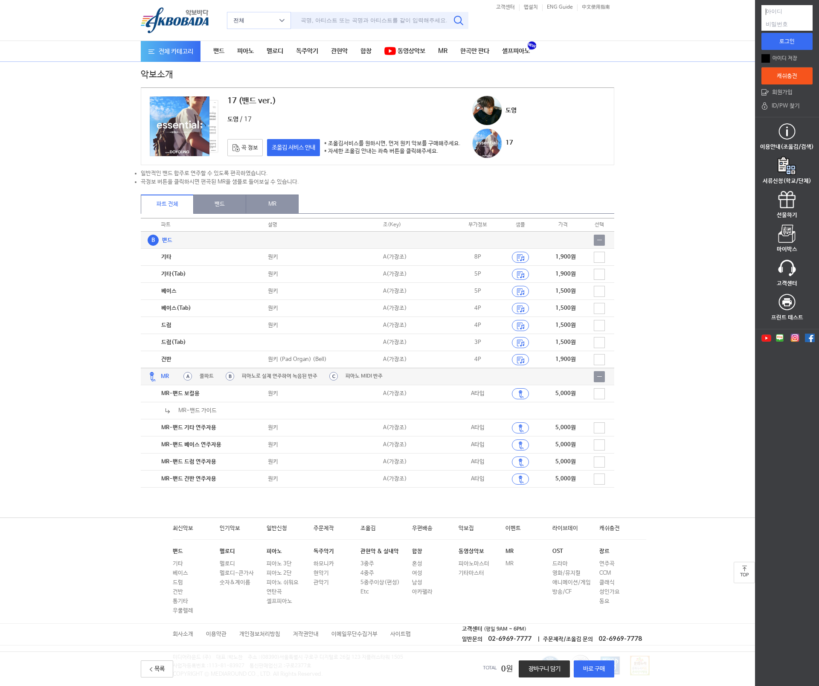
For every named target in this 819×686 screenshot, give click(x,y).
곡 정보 (249, 148)
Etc (364, 592)
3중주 (367, 564)
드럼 (178, 582)
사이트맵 (400, 634)
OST (557, 551)
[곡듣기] (520, 393)
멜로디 (275, 51)
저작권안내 (306, 634)
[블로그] (780, 338)
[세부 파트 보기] (599, 240)
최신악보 (183, 528)
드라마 (560, 564)
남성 (417, 582)
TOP (744, 575)
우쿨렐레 (183, 611)
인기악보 (230, 528)
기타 (178, 564)
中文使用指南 (596, 7)
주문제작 (324, 528)
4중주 (367, 573)
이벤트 (513, 528)
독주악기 (307, 51)
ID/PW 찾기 (786, 106)
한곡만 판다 (474, 51)
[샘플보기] (520, 257)
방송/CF (562, 592)
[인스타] (795, 338)
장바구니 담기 (545, 669)
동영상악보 (410, 51)
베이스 (180, 573)
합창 (366, 51)
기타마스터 (471, 573)
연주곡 (607, 564)
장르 (604, 551)
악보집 (466, 528)
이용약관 (216, 634)
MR (442, 51)
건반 (178, 592)
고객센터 (505, 7)
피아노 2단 (279, 573)
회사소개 (183, 634)
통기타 (180, 601)
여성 (417, 573)
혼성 (417, 564)
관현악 (339, 51)
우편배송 (422, 528)
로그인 (787, 41)
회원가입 (782, 92)
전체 (238, 20)
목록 (159, 669)
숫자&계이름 (235, 582)
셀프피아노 (516, 51)
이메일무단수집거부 (354, 634)
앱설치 (531, 7)
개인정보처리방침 (259, 634)
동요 (604, 601)
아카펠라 (422, 592)
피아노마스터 (474, 564)
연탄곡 (274, 592)
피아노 (245, 51)
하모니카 (324, 564)
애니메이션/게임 (571, 582)
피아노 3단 (279, 564)
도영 (511, 110)
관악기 (321, 582)
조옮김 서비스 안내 (293, 147)
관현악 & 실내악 (379, 551)
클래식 (607, 582)
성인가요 (609, 592)
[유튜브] (765, 338)
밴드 (218, 51)
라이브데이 (565, 528)
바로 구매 (594, 669)
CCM (605, 573)
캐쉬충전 (609, 528)
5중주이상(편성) (380, 582)
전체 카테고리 (176, 51)
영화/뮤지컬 (566, 573)
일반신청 (277, 528)
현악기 (321, 573)
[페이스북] (810, 338)
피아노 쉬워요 (283, 582)
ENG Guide (560, 7)
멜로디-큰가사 (237, 573)
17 (509, 142)
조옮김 (368, 528)
